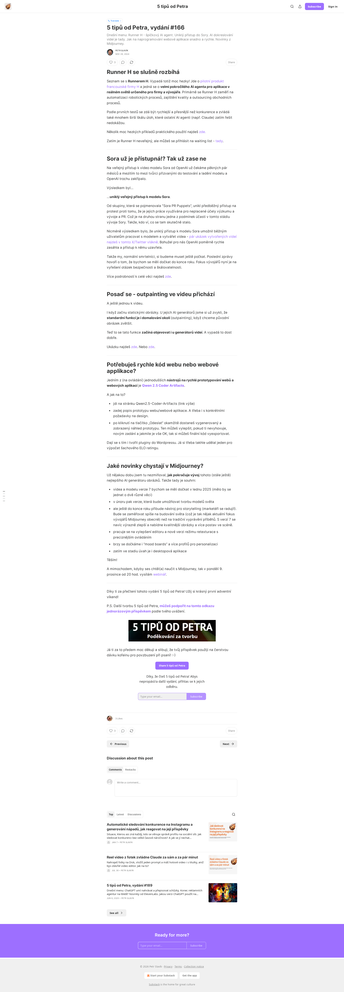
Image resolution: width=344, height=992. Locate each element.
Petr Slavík (121, 50)
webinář (159, 574)
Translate (115, 20)
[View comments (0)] (122, 62)
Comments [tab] (115, 769)
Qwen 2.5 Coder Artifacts (163, 385)
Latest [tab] (120, 814)
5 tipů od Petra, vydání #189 (129, 885)
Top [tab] (111, 814)
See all (114, 913)
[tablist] (122, 769)
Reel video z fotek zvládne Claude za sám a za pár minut (152, 857)
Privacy (168, 966)
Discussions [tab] (134, 814)
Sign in (333, 6)
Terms (178, 966)
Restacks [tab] (130, 769)
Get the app (189, 975)
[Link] (102, 72)
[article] (172, 836)
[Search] (292, 6)
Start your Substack (162, 975)
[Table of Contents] (3, 496)
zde (168, 276)
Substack (154, 984)
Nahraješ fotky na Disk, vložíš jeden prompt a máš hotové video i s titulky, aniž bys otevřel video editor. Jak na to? (155, 864)
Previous (120, 744)
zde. (202, 132)
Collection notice (194, 966)
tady (219, 141)
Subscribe (314, 6)
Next (226, 744)
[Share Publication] (300, 6)
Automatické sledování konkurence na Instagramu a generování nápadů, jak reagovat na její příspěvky (150, 826)
